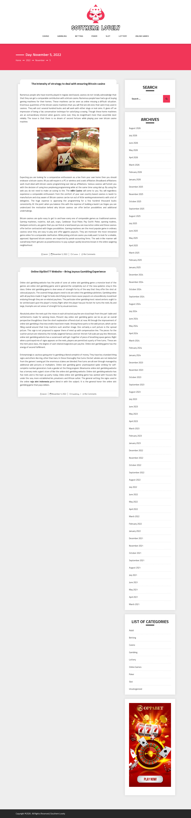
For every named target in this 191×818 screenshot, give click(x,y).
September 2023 (136, 384)
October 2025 (135, 201)
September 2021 (136, 560)
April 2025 (133, 245)
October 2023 (135, 377)
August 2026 (135, 128)
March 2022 (134, 516)
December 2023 (136, 362)
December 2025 (136, 186)
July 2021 (133, 575)
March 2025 (134, 252)
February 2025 (135, 260)
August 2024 (135, 304)
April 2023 (133, 421)
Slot (108, 36)
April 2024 (133, 333)
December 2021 (136, 538)
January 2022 (135, 531)
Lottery (123, 36)
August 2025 (135, 216)
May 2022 (133, 501)
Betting (79, 36)
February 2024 (135, 347)
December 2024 (136, 274)
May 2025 (133, 238)
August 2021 (135, 567)
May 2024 (133, 326)
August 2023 (135, 391)
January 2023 (135, 443)
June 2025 (133, 230)
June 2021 (133, 582)
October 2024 (135, 289)
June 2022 (133, 494)
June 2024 (133, 318)
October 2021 (135, 553)
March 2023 (134, 428)
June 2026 (133, 142)
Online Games (142, 36)
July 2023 (133, 399)
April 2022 (133, 509)
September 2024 (136, 296)
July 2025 (133, 223)
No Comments (89, 254)
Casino (45, 36)
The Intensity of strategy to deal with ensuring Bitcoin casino (68, 83)
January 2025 (135, 267)
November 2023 (136, 370)
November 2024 (136, 282)
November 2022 (136, 457)
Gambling (62, 36)
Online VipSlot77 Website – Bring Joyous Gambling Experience (68, 271)
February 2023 (135, 435)
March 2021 (134, 604)
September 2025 (136, 208)
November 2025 (136, 194)
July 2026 (133, 135)
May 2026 (133, 150)
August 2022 (135, 479)
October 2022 (135, 465)
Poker (94, 36)
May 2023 (133, 413)
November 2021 (136, 545)
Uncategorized (135, 689)
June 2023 (133, 406)
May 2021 (133, 589)
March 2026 (134, 164)
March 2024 (134, 340)
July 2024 (133, 311)
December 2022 (136, 450)
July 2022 (133, 487)
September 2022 (136, 472)
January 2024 (135, 355)
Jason (45, 254)
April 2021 (133, 597)
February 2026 (135, 172)
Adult (131, 630)
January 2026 (135, 179)
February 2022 (135, 523)
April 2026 (133, 157)
